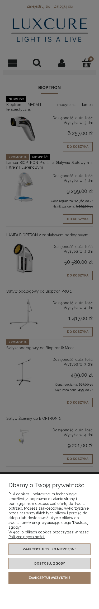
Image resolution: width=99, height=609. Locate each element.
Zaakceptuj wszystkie (49, 578)
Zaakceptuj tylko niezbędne (50, 549)
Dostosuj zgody (49, 563)
